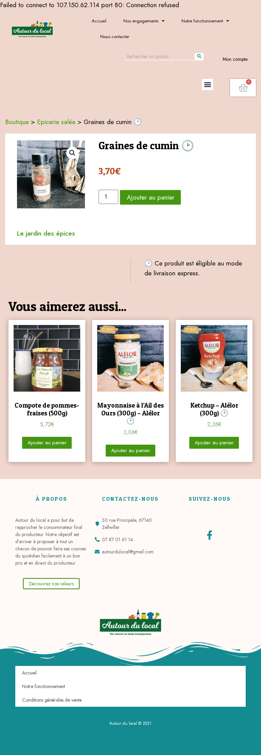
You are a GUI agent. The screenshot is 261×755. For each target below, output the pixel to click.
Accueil (99, 21)
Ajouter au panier (150, 197)
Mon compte (235, 59)
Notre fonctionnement (202, 21)
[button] (207, 84)
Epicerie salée (56, 121)
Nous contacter (114, 36)
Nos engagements (140, 21)
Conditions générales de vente (52, 700)
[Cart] (243, 88)
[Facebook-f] (209, 534)
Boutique (17, 121)
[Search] (199, 56)
